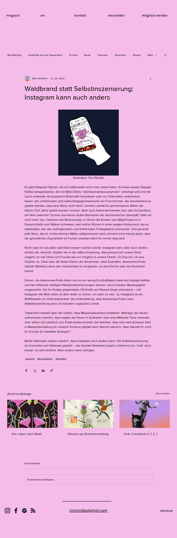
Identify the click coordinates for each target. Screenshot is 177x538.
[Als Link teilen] (51, 370)
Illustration (120, 55)
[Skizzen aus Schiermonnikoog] (88, 414)
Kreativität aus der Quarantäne (45, 55)
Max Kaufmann (45, 358)
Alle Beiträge (14, 55)
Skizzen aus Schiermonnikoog (88, 434)
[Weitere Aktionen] (150, 78)
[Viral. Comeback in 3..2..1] (144, 414)
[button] (165, 55)
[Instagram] (7, 510)
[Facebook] (16, 510)
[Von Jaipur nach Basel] (32, 414)
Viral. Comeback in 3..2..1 (140, 434)
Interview (103, 55)
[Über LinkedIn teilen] (43, 370)
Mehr (150, 55)
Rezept (137, 55)
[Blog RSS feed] (33, 510)
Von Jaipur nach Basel (26, 434)
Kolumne (30, 358)
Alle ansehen (163, 393)
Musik (87, 55)
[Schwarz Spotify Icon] (24, 510)
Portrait (73, 55)
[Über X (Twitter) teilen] (34, 370)
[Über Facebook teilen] (26, 370)
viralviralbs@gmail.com (88, 510)
